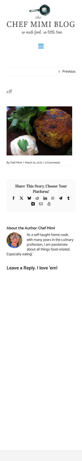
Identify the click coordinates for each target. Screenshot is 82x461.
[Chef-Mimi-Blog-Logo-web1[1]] (41, 4)
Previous (68, 71)
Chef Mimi (16, 162)
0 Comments (52, 162)
